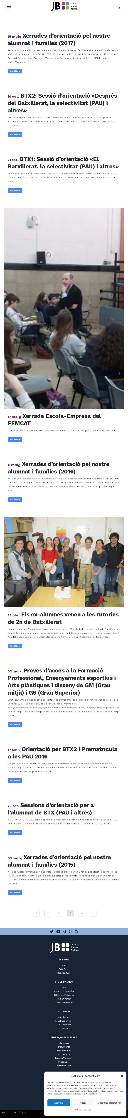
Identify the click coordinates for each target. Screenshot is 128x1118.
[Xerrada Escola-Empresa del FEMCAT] (64, 308)
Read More (15, 71)
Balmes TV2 (64, 1054)
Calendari (64, 1043)
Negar (83, 1102)
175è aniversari (64, 999)
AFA (64, 987)
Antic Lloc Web (64, 1065)
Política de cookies (82, 1110)
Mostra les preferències (110, 1102)
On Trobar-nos (64, 1025)
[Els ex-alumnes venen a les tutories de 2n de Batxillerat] (64, 562)
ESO (64, 965)
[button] (121, 1076)
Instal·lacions (64, 1017)
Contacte (64, 1028)
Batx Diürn (64, 969)
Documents (64, 1047)
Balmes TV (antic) (64, 1058)
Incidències (63, 1062)
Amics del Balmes (64, 1002)
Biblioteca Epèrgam (64, 995)
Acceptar (58, 1102)
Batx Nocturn (63, 973)
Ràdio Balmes (64, 1050)
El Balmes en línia (64, 1021)
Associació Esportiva (64, 991)
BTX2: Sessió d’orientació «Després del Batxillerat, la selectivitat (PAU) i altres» (62, 103)
